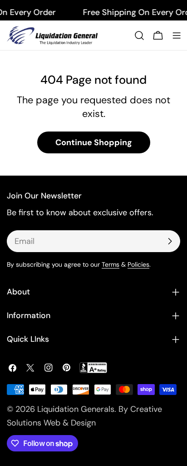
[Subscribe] (169, 241)
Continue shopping (93, 142)
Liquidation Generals (75, 409)
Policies (138, 264)
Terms (110, 264)
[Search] (139, 35)
